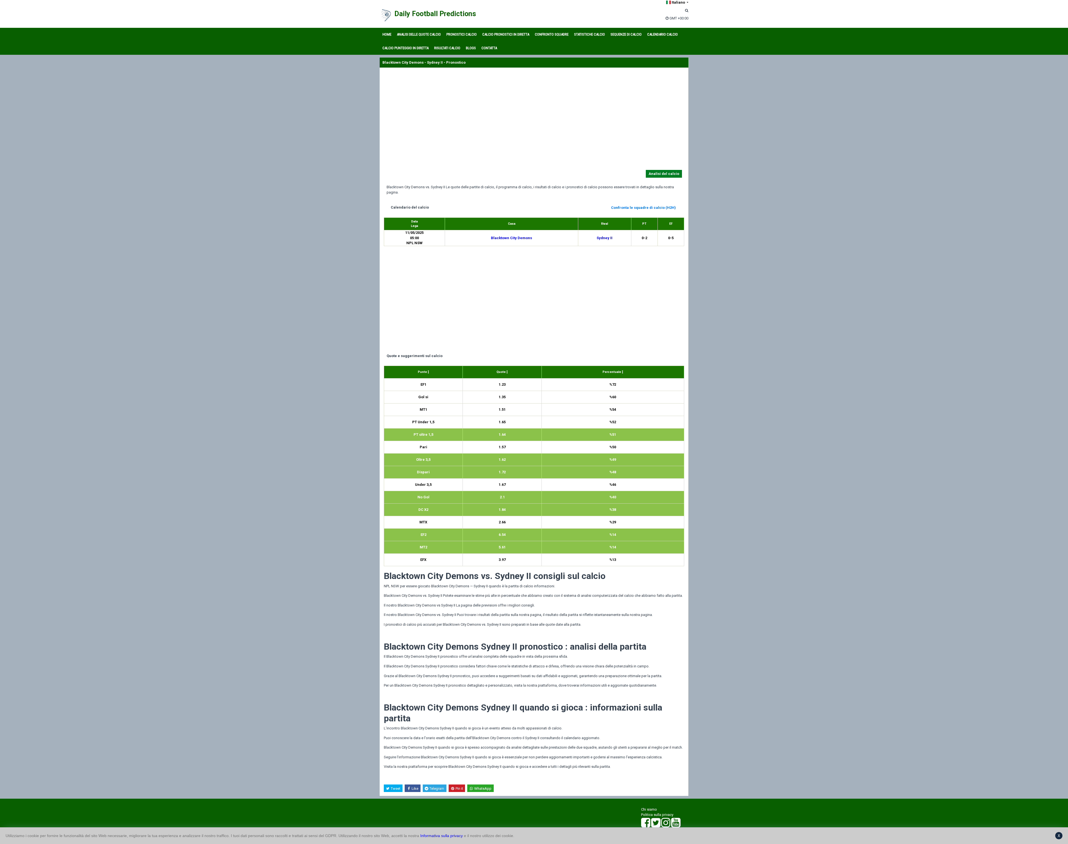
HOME (386, 34)
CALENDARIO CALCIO (662, 34)
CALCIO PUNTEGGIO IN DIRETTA (405, 48)
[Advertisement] (534, 120)
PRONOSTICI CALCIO (461, 34)
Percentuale (612, 372)
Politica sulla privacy (657, 815)
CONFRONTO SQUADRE (551, 34)
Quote (501, 372)
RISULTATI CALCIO (447, 48)
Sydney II (604, 238)
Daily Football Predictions (435, 14)
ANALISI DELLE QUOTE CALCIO (419, 34)
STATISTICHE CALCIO (589, 34)
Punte (423, 372)
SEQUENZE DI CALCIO (626, 34)
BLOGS (471, 48)
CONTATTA (489, 48)
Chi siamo (649, 809)
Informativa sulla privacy (441, 835)
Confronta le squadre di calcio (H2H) (643, 208)
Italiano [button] (678, 2)
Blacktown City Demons (511, 238)
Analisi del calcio (664, 174)
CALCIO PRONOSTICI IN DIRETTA (505, 34)
